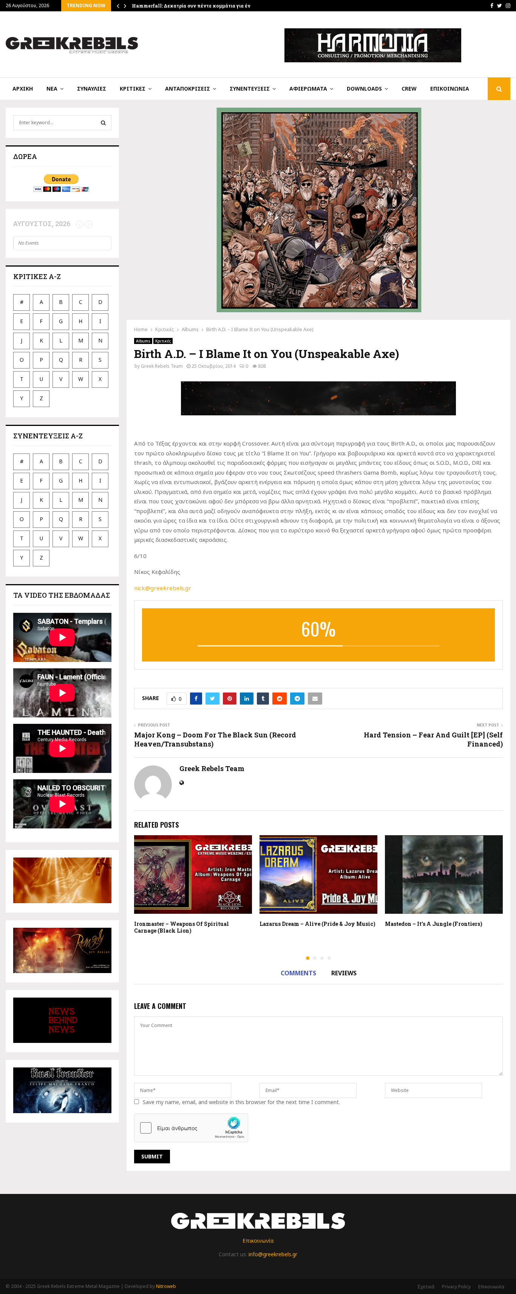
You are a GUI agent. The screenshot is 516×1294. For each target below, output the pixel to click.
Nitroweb (166, 1286)
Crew (409, 88)
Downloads (364, 88)
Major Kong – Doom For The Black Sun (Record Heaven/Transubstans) (215, 739)
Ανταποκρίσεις (187, 88)
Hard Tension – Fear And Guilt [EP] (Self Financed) (433, 739)
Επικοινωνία (449, 88)
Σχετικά (425, 1286)
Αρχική (22, 88)
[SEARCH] (103, 122)
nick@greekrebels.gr (162, 588)
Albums (143, 341)
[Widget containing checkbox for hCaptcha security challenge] (191, 1128)
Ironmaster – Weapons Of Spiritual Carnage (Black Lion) (181, 927)
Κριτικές (132, 88)
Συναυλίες (91, 88)
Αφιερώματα (308, 88)
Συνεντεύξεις (250, 88)
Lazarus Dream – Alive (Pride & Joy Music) (317, 923)
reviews (344, 973)
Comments (298, 973)
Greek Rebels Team (162, 366)
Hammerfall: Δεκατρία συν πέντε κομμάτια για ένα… (194, 6)
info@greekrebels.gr (273, 1254)
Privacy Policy (456, 1286)
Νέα (51, 88)
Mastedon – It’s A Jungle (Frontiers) (433, 923)
